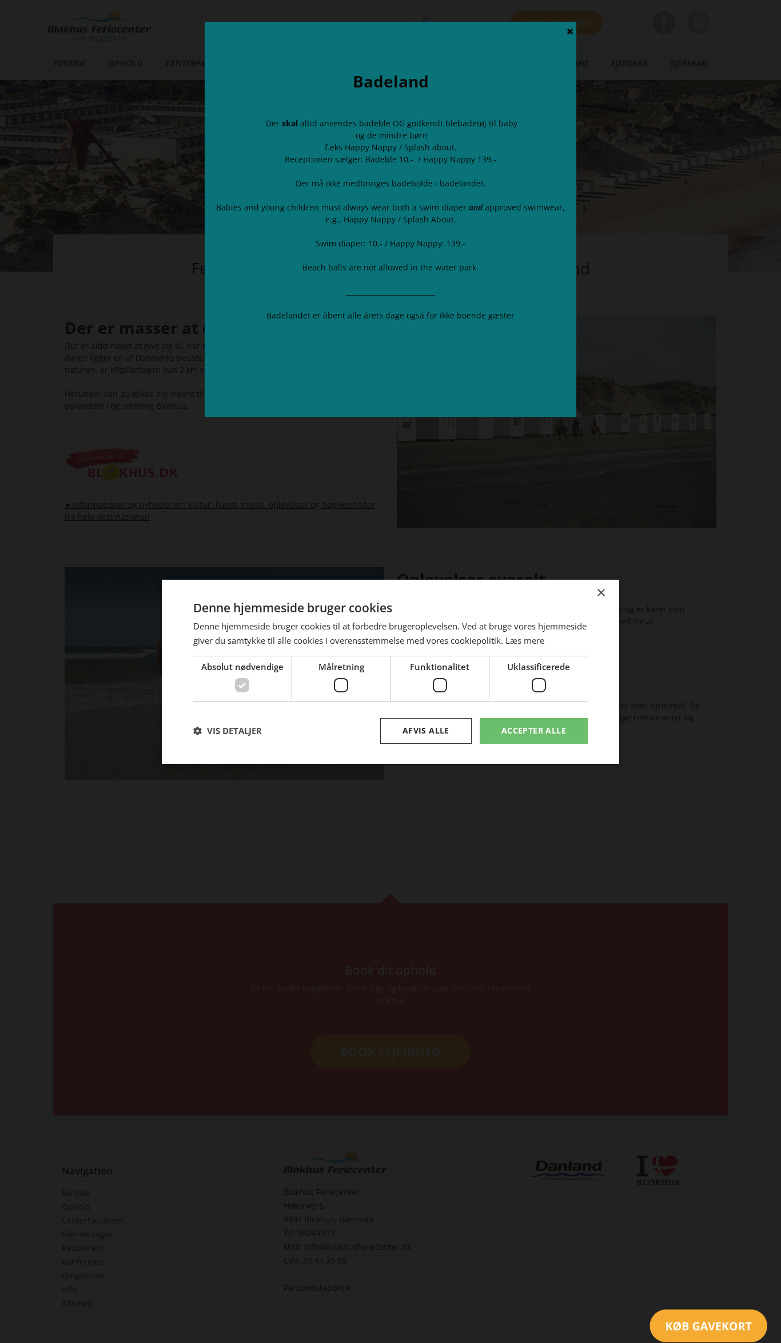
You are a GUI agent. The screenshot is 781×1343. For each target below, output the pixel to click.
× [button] (600, 592)
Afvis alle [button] (426, 730)
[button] (227, 730)
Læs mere (524, 640)
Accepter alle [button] (533, 730)
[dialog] (390, 671)
